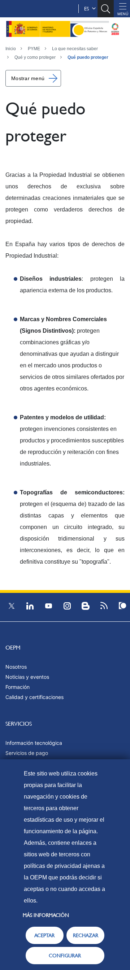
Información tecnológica (33, 743)
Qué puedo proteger (88, 57)
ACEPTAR (44, 935)
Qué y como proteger (35, 57)
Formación (17, 687)
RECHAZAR (85, 935)
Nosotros (16, 667)
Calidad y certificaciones (34, 697)
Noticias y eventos (27, 677)
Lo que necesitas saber (75, 48)
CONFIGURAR (65, 955)
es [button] (88, 9)
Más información (46, 915)
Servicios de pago (26, 753)
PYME (34, 48)
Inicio (10, 48)
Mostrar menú (27, 78)
